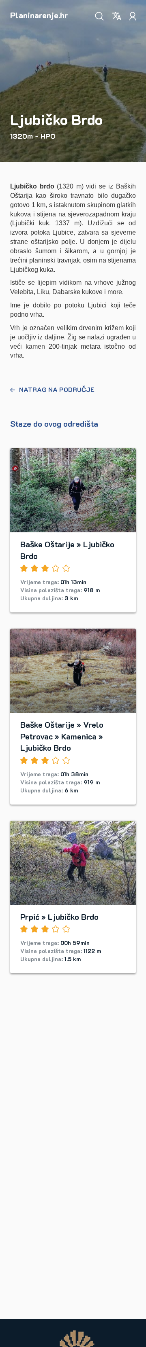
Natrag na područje (56, 389)
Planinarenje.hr (39, 15)
